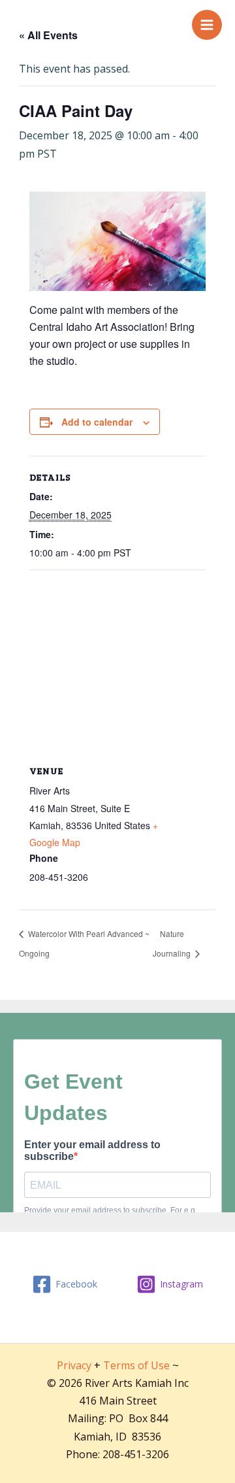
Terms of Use (136, 1365)
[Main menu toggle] (207, 25)
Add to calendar (97, 421)
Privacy (74, 1365)
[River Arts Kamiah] (29, 24)
